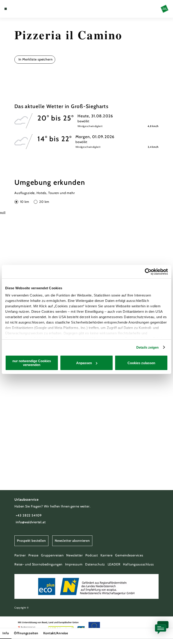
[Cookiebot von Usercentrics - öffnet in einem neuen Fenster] (148, 271)
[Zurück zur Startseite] (164, 9)
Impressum (74, 564)
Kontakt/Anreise (55, 633)
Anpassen (84, 363)
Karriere (106, 555)
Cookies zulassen (141, 363)
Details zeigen (147, 347)
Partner (20, 555)
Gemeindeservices (129, 555)
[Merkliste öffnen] (18, 9)
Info (5, 633)
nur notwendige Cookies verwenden (31, 363)
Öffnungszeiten (26, 633)
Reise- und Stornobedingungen (38, 564)
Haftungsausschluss (138, 564)
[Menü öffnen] (6, 9)
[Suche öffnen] (22, 9)
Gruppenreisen (52, 555)
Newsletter (74, 555)
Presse (33, 555)
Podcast (91, 555)
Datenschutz (95, 564)
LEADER (114, 564)
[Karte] (14, 9)
